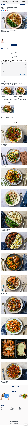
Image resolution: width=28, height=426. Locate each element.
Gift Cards (2, 411)
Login (1, 409)
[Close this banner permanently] (27, 2)
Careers (20, 409)
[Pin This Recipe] (5, 10)
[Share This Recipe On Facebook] (1, 10)
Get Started (22, 4)
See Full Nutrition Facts (23, 74)
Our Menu (2, 408)
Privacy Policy (21, 2)
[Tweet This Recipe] (3, 10)
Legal (19, 410)
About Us (20, 408)
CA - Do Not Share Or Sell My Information (4, 414)
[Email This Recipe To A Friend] (7, 10)
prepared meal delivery (17, 422)
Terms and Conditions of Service (14, 410)
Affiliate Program (12, 409)
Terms (17, 2)
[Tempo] (3, 4)
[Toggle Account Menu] (26, 4)
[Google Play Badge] (16, 421)
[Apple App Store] (12, 421)
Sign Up (2, 410)
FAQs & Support (12, 408)
